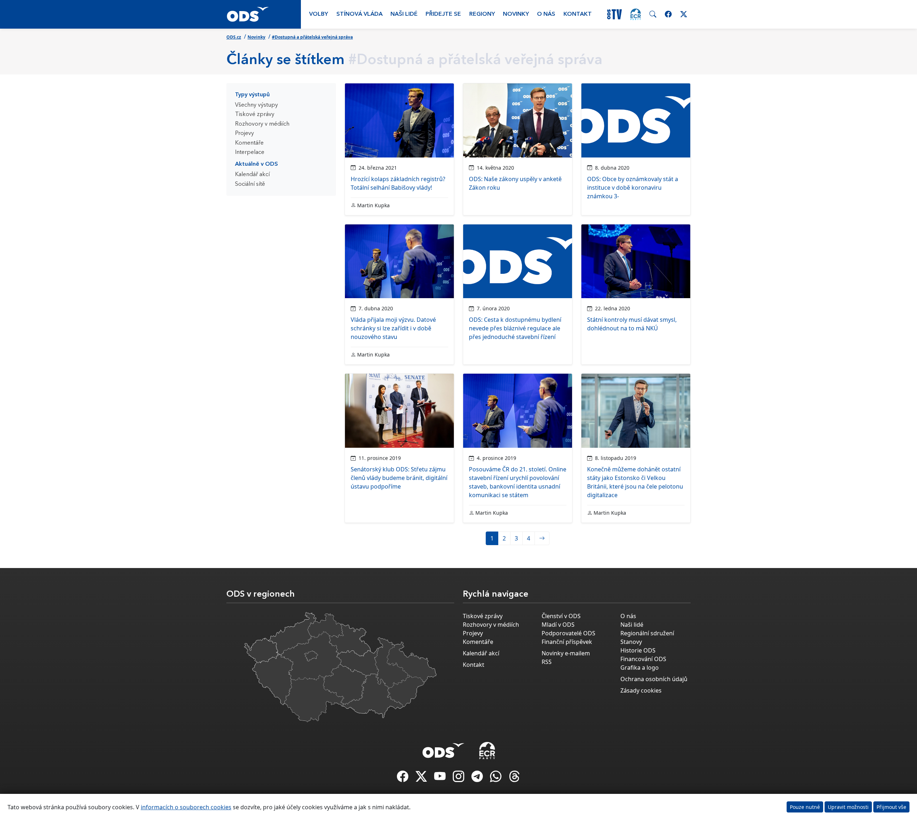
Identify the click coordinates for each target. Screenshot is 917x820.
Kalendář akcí (252, 175)
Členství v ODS (561, 616)
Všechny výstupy (256, 105)
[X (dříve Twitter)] (422, 778)
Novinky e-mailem (566, 653)
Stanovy (631, 642)
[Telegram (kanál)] (477, 778)
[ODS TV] (440, 778)
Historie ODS (638, 650)
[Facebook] (403, 778)
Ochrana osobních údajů (653, 679)
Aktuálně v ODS (256, 164)
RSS (547, 662)
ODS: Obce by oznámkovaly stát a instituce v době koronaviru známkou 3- (632, 187)
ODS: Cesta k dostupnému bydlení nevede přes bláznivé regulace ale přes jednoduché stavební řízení (515, 328)
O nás (546, 14)
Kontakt (577, 14)
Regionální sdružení (647, 633)
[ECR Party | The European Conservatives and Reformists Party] (635, 14)
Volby (318, 14)
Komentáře (249, 143)
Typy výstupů (252, 95)
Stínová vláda (359, 14)
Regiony (482, 14)
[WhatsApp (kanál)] (496, 778)
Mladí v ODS (558, 625)
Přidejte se (443, 14)
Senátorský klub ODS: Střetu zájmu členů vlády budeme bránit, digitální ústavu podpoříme (399, 477)
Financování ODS (643, 659)
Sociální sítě (250, 184)
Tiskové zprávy (254, 114)
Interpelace (249, 152)
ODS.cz (233, 37)
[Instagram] (459, 778)
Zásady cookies (641, 690)
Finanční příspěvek (567, 642)
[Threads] (514, 778)
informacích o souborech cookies (186, 807)
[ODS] (443, 748)
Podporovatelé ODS (568, 633)
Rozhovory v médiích (262, 124)
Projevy (244, 133)
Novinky (516, 14)
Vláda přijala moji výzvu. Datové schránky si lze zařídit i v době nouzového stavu (393, 328)
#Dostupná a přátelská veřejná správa (312, 37)
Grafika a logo (639, 667)
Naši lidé (404, 14)
